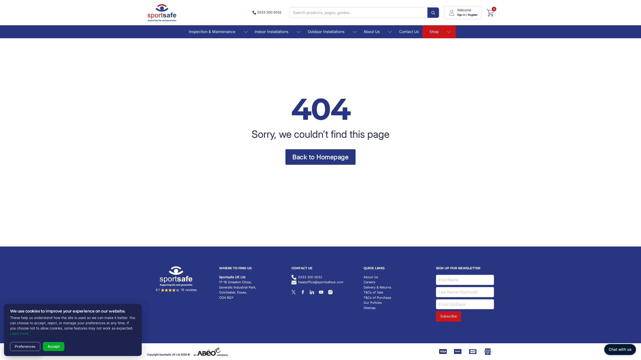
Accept (54, 346)
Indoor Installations (271, 31)
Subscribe (448, 316)
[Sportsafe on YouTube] (321, 292)
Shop (434, 31)
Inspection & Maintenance (212, 31)
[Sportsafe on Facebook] (303, 292)
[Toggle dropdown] (245, 31)
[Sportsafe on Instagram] (330, 292)
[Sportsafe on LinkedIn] (312, 292)
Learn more (19, 333)
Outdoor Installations (326, 31)
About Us (372, 31)
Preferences (25, 346)
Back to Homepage (320, 157)
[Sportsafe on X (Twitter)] (293, 292)
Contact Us (409, 31)
